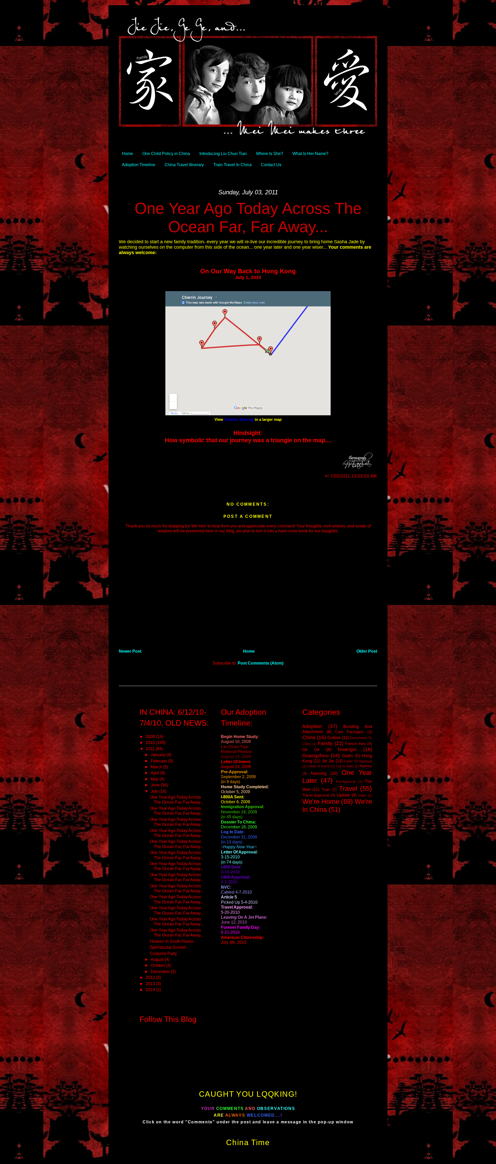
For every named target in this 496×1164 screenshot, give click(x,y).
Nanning (319, 773)
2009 (151, 736)
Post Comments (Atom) (260, 663)
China (308, 737)
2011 (151, 748)
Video (362, 795)
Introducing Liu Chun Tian (223, 153)
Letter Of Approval (358, 761)
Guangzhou (315, 755)
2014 (151, 989)
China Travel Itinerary (184, 164)
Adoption (312, 726)
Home (127, 153)
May (155, 779)
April (155, 772)
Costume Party (163, 953)
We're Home (320, 801)
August (158, 959)
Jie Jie (328, 760)
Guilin (347, 755)
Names (366, 766)
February (159, 760)
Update (343, 795)
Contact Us (271, 164)
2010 (151, 742)
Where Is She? (269, 153)
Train (326, 789)
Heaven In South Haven (172, 941)
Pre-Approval (345, 782)
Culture (334, 737)
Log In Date (344, 766)
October (158, 965)
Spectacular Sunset (168, 947)
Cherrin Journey (239, 419)
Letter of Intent (318, 766)
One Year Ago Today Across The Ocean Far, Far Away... (248, 217)
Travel (348, 788)
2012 (151, 977)
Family (325, 743)
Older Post (367, 651)
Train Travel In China (232, 164)
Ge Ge (311, 749)
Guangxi (347, 749)
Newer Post (130, 651)
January (158, 754)
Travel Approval (315, 795)
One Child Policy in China (166, 153)
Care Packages (349, 732)
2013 (151, 983)
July (155, 791)
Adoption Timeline (138, 164)
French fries (355, 744)
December (161, 971)
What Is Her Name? (310, 153)
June (156, 785)
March (157, 766)
